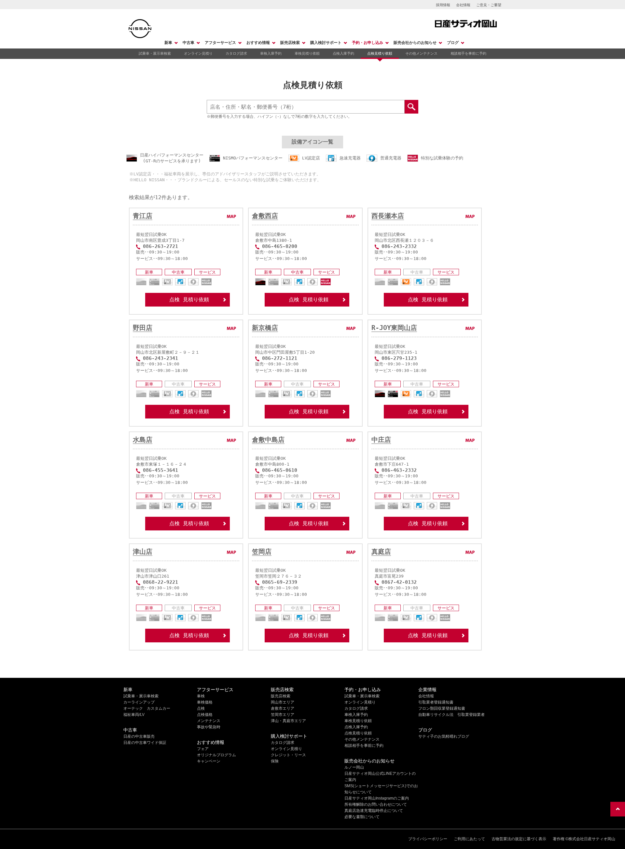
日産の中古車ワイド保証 (144, 742)
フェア (203, 748)
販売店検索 (290, 42)
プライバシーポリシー (427, 839)
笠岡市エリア (282, 714)
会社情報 (463, 5)
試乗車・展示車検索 (155, 53)
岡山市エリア (282, 702)
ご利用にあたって (469, 839)
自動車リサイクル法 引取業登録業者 (451, 714)
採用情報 (443, 5)
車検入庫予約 (271, 53)
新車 (168, 42)
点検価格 (205, 714)
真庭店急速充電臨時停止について (373, 810)
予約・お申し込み (367, 42)
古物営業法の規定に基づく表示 (519, 839)
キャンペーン (208, 761)
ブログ (453, 42)
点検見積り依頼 (379, 53)
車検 (201, 696)
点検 (201, 708)
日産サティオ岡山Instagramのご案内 (376, 798)
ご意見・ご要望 (488, 5)
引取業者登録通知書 (435, 702)
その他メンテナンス (421, 53)
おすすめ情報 (258, 42)
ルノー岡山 (354, 767)
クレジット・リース (288, 755)
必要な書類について (362, 817)
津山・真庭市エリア (288, 721)
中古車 (188, 42)
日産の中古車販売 (139, 736)
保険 (275, 761)
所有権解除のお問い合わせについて (375, 804)
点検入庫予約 (343, 53)
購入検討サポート (325, 42)
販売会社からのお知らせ (415, 42)
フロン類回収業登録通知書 (441, 708)
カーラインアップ (139, 702)
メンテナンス (208, 721)
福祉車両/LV (134, 714)
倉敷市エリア (282, 708)
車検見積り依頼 (307, 53)
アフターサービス (220, 42)
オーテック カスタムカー (146, 708)
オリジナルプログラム (216, 755)
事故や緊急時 (208, 727)
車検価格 (205, 702)
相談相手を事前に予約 (468, 53)
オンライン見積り (198, 53)
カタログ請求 (236, 53)
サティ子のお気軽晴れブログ (443, 736)
